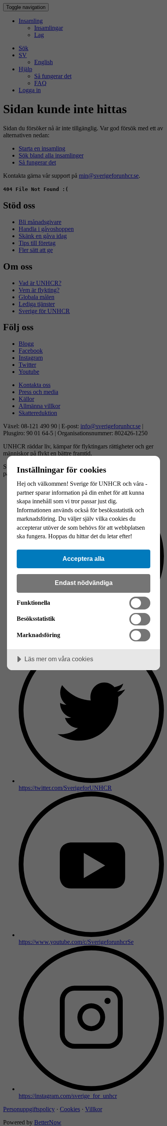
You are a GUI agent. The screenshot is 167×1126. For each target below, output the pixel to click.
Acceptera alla (83, 558)
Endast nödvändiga (84, 582)
